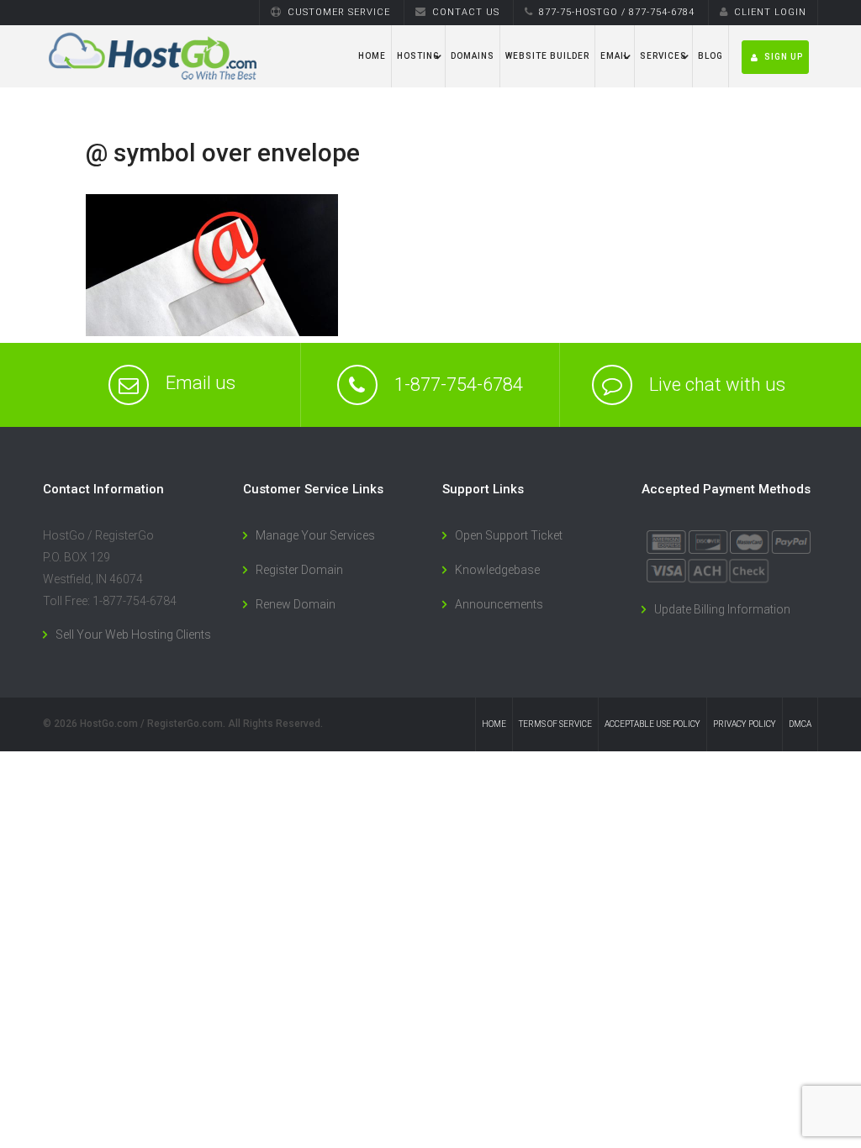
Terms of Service (555, 724)
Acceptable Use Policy (652, 724)
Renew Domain (295, 604)
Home (372, 56)
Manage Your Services (315, 535)
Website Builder (547, 56)
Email (614, 56)
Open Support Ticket (509, 535)
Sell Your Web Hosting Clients (133, 634)
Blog (710, 56)
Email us (200, 382)
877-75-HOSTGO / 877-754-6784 (617, 12)
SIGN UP (783, 56)
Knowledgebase (497, 570)
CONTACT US (465, 12)
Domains (472, 56)
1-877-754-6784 (458, 385)
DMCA (800, 724)
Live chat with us (717, 385)
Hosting (418, 56)
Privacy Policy (744, 724)
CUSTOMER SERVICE (339, 12)
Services (663, 56)
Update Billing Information (722, 609)
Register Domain (299, 570)
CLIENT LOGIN (770, 12)
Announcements (499, 604)
